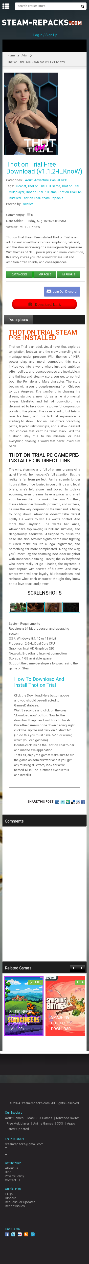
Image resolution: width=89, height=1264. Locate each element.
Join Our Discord (65, 291)
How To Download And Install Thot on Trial (39, 682)
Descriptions (18, 320)
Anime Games (43, 1123)
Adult (25, 55)
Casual (55, 180)
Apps (71, 1123)
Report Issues (15, 1206)
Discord (10, 1198)
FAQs (9, 1194)
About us (11, 1168)
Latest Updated (18, 1129)
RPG (64, 180)
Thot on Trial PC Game (41, 192)
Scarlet (21, 186)
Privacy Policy (14, 1176)
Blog (8, 1172)
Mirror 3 (68, 274)
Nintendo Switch (68, 1118)
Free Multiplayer (18, 1123)
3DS (60, 1123)
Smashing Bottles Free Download (63, 1023)
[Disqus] (44, 897)
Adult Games (14, 1118)
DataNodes (19, 274)
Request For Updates (20, 1202)
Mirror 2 (45, 274)
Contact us (12, 1180)
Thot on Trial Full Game (44, 186)
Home (11, 55)
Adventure (41, 180)
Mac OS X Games (39, 1118)
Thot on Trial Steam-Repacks (42, 198)
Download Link (48, 304)
